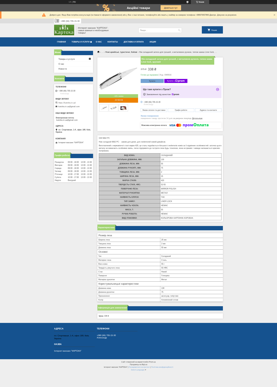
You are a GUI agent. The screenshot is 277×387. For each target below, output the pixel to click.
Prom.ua (152, 362)
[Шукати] (179, 30)
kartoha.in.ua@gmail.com (69, 106)
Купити (152, 81)
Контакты (112, 42)
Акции (152, 42)
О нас (99, 42)
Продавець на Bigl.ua (138, 365)
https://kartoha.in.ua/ (67, 103)
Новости (62, 69)
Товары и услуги (80, 42)
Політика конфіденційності (162, 367)
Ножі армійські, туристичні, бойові (121, 52)
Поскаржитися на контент (139, 367)
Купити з (171, 81)
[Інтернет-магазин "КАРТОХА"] (64, 30)
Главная (61, 42)
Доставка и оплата (134, 42)
